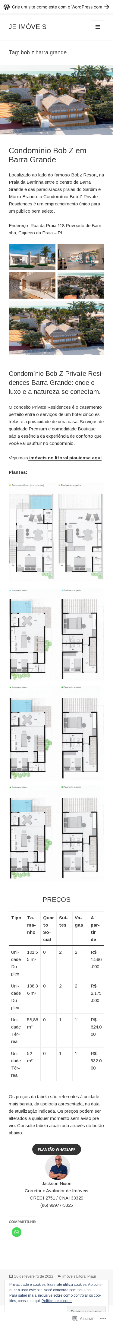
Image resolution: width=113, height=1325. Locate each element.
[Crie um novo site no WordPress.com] (56, 7)
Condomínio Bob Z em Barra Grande (47, 155)
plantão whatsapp (57, 1149)
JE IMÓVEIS (27, 26)
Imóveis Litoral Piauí (79, 1276)
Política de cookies (57, 1301)
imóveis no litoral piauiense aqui (65, 457)
